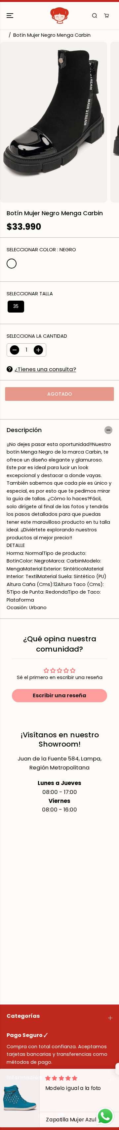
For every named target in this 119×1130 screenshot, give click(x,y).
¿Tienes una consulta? (45, 369)
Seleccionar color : (41, 249)
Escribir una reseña (59, 695)
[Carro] (106, 16)
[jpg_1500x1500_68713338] (53, 122)
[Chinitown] (59, 15)
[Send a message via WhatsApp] (105, 1116)
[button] (11, 15)
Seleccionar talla (30, 293)
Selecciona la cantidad (37, 336)
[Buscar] (94, 16)
